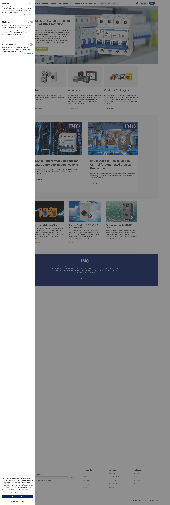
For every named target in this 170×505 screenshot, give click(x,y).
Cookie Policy (5, 485)
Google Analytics (30, 44)
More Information (28, 14)
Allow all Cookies (18, 496)
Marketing (30, 22)
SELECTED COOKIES (18, 501)
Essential (30, 3)
